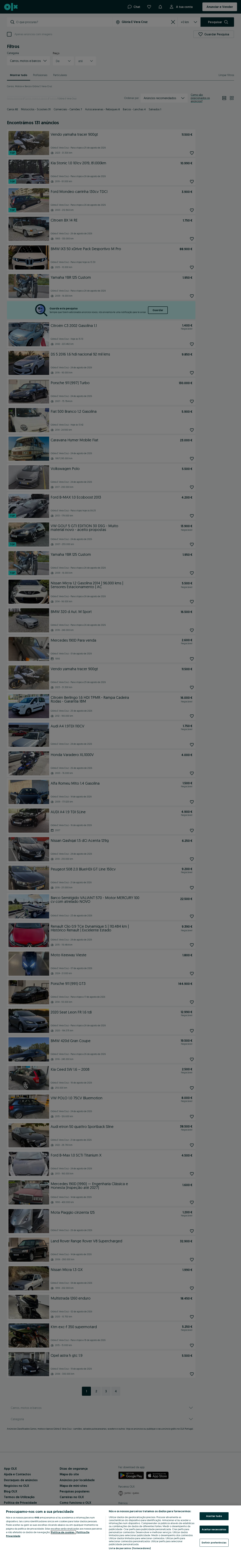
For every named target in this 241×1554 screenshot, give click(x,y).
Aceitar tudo (214, 1515)
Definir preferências (214, 1542)
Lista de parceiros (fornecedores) (130, 1548)
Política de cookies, (63, 1532)
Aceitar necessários (214, 1529)
